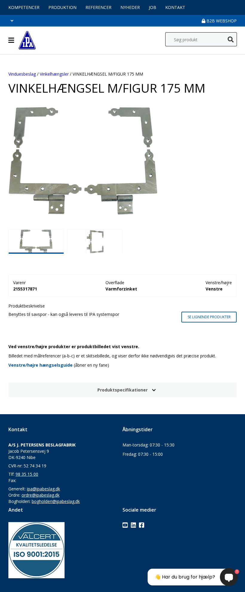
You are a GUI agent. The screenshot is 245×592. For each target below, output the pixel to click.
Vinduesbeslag (22, 74)
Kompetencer (23, 7)
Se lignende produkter (209, 316)
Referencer (98, 7)
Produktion (62, 7)
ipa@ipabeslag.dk (43, 489)
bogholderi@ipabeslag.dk (56, 501)
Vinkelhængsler (54, 74)
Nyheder (130, 7)
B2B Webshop (221, 21)
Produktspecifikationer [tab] (122, 390)
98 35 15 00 (27, 474)
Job (152, 7)
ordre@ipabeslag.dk (40, 495)
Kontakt (175, 7)
